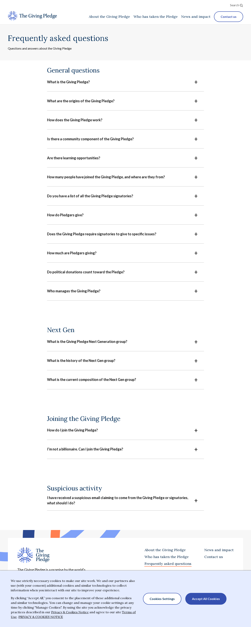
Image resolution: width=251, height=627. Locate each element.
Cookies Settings (162, 599)
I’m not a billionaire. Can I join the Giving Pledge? (85, 449)
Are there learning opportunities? (73, 158)
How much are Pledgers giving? (71, 253)
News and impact (219, 550)
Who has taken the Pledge (167, 557)
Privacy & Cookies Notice (70, 612)
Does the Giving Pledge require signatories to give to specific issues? (101, 234)
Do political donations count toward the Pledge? (86, 272)
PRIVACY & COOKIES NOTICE (40, 617)
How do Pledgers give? (65, 215)
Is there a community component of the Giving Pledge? (90, 139)
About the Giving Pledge (165, 550)
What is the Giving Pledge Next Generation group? (87, 341)
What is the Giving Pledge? (68, 82)
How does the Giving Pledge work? (74, 120)
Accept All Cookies (206, 599)
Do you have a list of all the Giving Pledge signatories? (90, 196)
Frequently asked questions (168, 563)
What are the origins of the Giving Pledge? (81, 101)
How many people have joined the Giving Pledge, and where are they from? (106, 177)
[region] (125, 599)
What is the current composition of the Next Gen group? (91, 379)
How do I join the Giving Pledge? (72, 430)
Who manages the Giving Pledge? (73, 291)
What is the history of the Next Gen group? (81, 360)
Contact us (213, 557)
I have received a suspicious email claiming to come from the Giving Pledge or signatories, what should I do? (117, 500)
